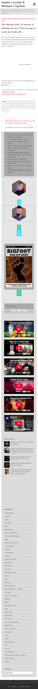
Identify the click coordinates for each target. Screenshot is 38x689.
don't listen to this (28, 104)
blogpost (31, 101)
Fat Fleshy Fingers (10, 572)
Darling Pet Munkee (10, 559)
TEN (6, 645)
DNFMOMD (8, 562)
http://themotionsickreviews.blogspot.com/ (13, 94)
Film (6, 579)
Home (9, 686)
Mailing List (14, 686)
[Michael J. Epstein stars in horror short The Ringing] (7, 444)
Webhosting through (17, 159)
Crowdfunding (9, 552)
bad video (23, 101)
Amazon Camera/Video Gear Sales (19, 152)
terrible (32, 107)
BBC (6, 526)
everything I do (7, 107)
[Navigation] (34, 4)
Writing (7, 661)
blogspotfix (6, 104)
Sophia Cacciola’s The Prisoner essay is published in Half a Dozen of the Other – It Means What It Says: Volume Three (22, 450)
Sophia (7, 638)
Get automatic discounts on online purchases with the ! (18, 141)
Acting (7, 519)
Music (23, 18)
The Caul (7, 648)
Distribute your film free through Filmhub (20, 135)
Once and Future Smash (12, 622)
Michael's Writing (11, 306)
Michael (17, 18)
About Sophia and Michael (24, 686)
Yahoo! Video (7, 83)
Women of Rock (9, 658)
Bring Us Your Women (11, 542)
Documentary (9, 566)
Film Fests (8, 582)
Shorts (6, 635)
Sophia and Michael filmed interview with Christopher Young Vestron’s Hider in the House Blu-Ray (21, 471)
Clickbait (7, 549)
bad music (15, 101)
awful (9, 101)
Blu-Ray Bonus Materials (12, 536)
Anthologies (8, 523)
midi (26, 107)
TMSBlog (5, 110)
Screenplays (8, 632)
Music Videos (9, 612)
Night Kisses (8, 615)
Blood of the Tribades (11, 533)
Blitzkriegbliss (9, 529)
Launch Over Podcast (11, 595)
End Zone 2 (8, 569)
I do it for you (18, 107)
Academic (8, 516)
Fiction (7, 576)
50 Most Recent (7, 18)
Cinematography (9, 546)
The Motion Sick (9, 652)
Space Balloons (9, 642)
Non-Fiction (8, 618)
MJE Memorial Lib (10, 605)
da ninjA (7, 556)
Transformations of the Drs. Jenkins (15, 655)
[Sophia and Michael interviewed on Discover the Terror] (7, 465)
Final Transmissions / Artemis (13, 589)
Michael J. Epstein (23, 35)
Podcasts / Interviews (11, 628)
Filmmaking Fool (10, 585)
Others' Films (8, 625)
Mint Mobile (11, 163)
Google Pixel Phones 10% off (16, 165)
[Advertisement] (13, 494)
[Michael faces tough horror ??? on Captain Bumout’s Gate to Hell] (7, 458)
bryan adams (16, 104)
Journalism (8, 592)
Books (6, 539)
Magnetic (7, 599)
